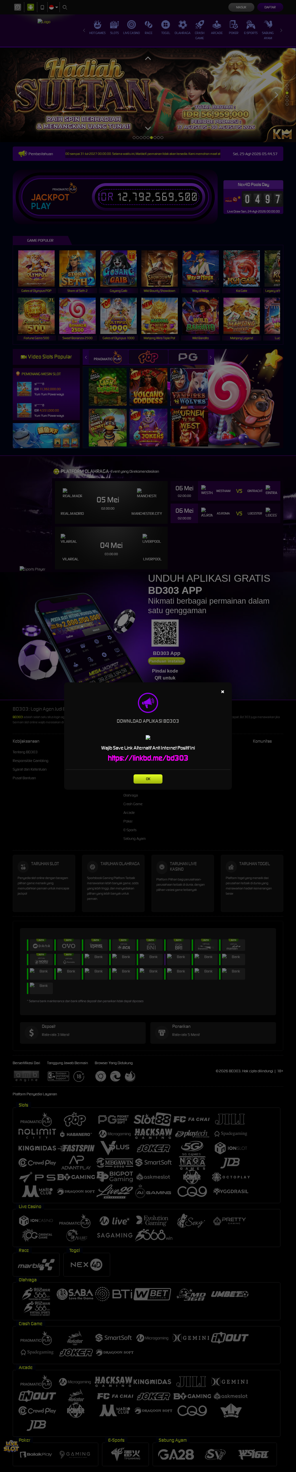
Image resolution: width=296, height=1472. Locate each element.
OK (148, 778)
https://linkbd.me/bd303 (148, 758)
